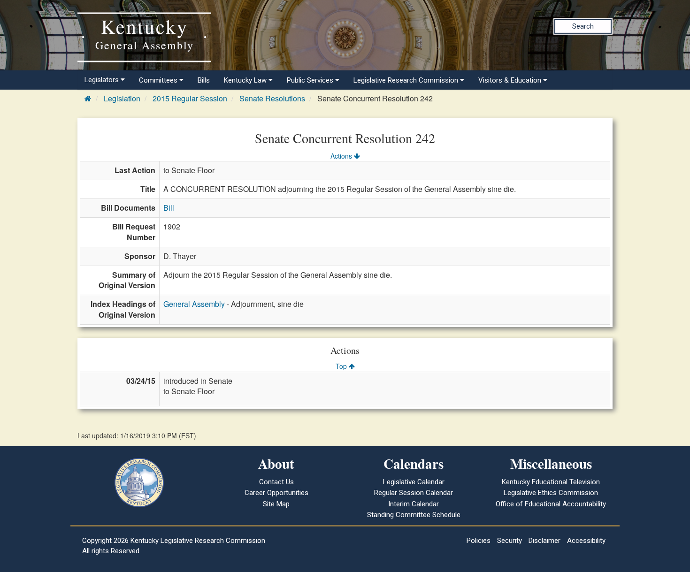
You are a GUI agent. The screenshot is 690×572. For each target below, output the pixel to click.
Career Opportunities (276, 492)
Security (509, 540)
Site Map (276, 504)
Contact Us (276, 482)
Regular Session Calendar (413, 492)
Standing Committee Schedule (413, 515)
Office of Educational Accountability (551, 504)
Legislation (122, 98)
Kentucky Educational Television (551, 482)
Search (583, 26)
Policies (479, 540)
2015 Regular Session (190, 98)
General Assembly (194, 303)
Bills (204, 80)
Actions (342, 155)
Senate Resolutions (272, 98)
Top (342, 366)
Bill (168, 207)
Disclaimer (544, 540)
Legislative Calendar (414, 482)
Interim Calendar (413, 504)
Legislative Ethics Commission (551, 492)
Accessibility (586, 540)
